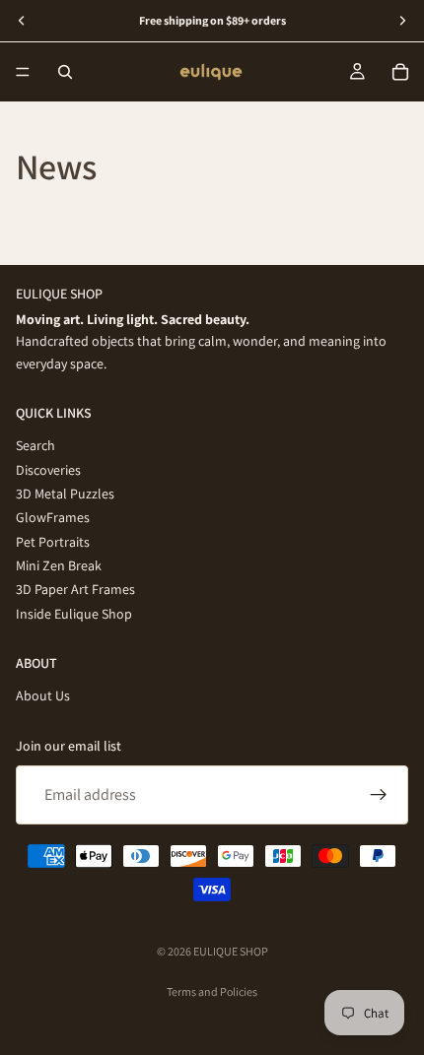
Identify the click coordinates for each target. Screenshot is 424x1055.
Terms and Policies (212, 991)
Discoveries (48, 469)
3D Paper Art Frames (75, 589)
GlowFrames (53, 517)
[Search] (65, 72)
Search (35, 445)
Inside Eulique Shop (74, 613)
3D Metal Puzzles (65, 493)
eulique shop (230, 951)
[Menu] (22, 72)
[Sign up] (378, 795)
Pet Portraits (53, 541)
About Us (43, 695)
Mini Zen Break (59, 565)
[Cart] (400, 72)
